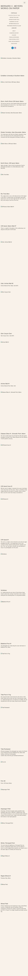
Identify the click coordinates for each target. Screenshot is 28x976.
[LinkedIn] (12, 47)
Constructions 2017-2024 (14, 15)
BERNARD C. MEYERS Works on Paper (12, 7)
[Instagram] (15, 47)
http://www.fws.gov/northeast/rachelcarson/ (14, 755)
